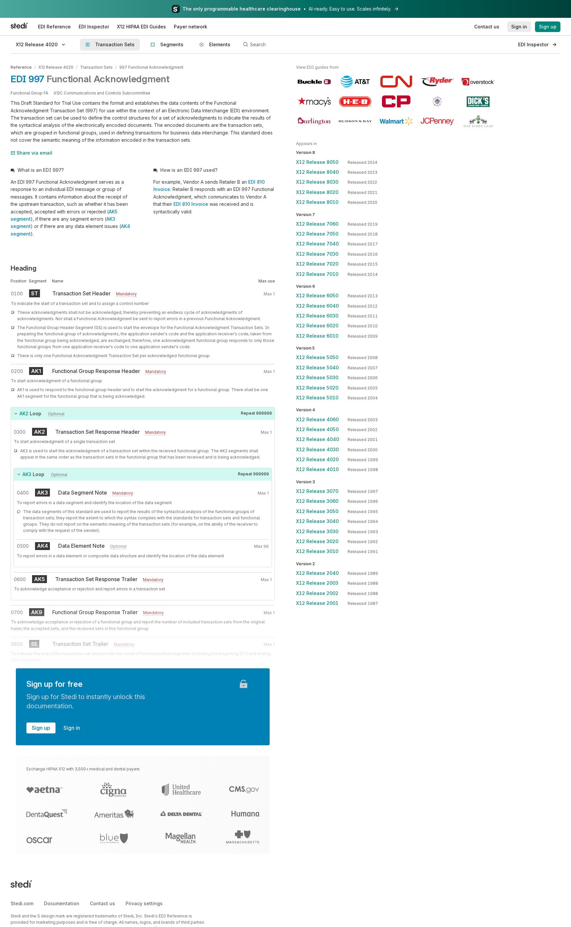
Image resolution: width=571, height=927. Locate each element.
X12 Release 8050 (317, 162)
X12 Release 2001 (317, 603)
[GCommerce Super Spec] (437, 101)
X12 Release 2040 (317, 573)
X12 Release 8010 (317, 202)
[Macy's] (314, 101)
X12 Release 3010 (317, 551)
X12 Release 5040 (317, 367)
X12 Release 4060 (317, 419)
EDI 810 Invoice (190, 204)
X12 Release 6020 (317, 325)
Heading (23, 268)
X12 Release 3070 (317, 491)
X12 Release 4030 (317, 449)
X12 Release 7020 (317, 264)
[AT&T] (355, 81)
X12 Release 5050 (317, 357)
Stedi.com (22, 903)
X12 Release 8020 (317, 192)
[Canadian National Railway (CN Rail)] (396, 81)
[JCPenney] (437, 121)
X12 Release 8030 (317, 182)
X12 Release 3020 (317, 541)
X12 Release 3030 (317, 531)
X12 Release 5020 (317, 387)
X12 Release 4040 (317, 439)
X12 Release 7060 (317, 224)
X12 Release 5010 (317, 397)
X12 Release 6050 (317, 295)
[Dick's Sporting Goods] (478, 101)
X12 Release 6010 (317, 336)
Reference (21, 67)
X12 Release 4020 (55, 67)
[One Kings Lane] (478, 121)
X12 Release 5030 (317, 377)
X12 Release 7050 (317, 234)
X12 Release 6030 (317, 315)
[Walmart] (396, 121)
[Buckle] (314, 81)
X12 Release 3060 (317, 501)
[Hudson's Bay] (355, 121)
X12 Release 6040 (317, 306)
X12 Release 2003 (317, 583)
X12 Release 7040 (317, 243)
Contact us (102, 903)
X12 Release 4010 (317, 469)
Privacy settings (144, 903)
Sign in (71, 727)
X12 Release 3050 (317, 511)
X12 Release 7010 (317, 274)
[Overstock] (478, 81)
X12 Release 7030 (317, 254)
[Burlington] (314, 121)
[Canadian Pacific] (396, 101)
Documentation (61, 903)
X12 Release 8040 (317, 172)
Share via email (34, 153)
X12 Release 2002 (317, 593)
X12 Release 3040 (317, 521)
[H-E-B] (355, 101)
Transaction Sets (96, 67)
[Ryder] (437, 81)
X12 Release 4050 (317, 429)
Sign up (41, 727)
